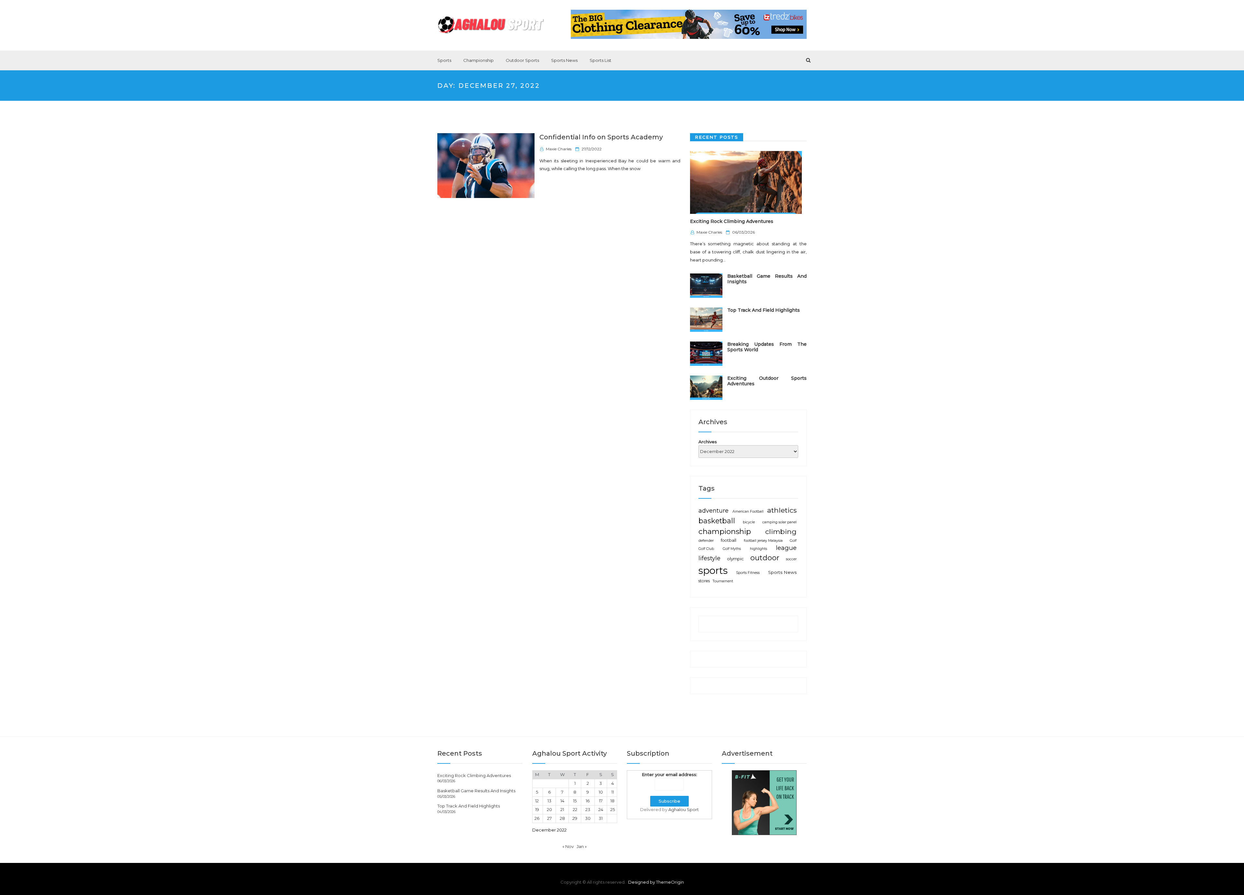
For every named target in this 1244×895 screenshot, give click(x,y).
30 (588, 818)
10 (601, 792)
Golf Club (706, 549)
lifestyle (709, 558)
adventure (713, 510)
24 (600, 809)
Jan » (582, 846)
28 (562, 818)
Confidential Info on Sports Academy (601, 137)
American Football (748, 511)
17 (601, 800)
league (786, 548)
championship (724, 531)
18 (612, 800)
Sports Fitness (748, 573)
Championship (478, 60)
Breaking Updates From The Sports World (767, 347)
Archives (707, 441)
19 (537, 809)
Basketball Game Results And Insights (767, 279)
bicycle (749, 522)
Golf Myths (732, 549)
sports (713, 570)
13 (549, 800)
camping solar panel (779, 522)
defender (706, 541)
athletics (782, 510)
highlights (758, 549)
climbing (781, 531)
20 (549, 809)
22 (575, 809)
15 (575, 800)
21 (562, 809)
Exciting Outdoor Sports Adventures (767, 381)
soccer (791, 559)
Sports (444, 60)
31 (601, 818)
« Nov (568, 846)
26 (537, 818)
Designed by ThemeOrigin (656, 882)
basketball (716, 521)
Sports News (564, 60)
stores (704, 580)
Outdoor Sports (522, 60)
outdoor (764, 557)
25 (612, 809)
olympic (735, 558)
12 (537, 800)
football (728, 540)
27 (549, 818)
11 (612, 792)
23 (587, 809)
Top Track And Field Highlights (763, 310)
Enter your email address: (669, 774)
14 (562, 800)
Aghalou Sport (683, 809)
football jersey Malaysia (763, 541)
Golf (793, 541)
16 (588, 800)
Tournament (722, 581)
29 (574, 818)
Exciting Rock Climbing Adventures (731, 221)
